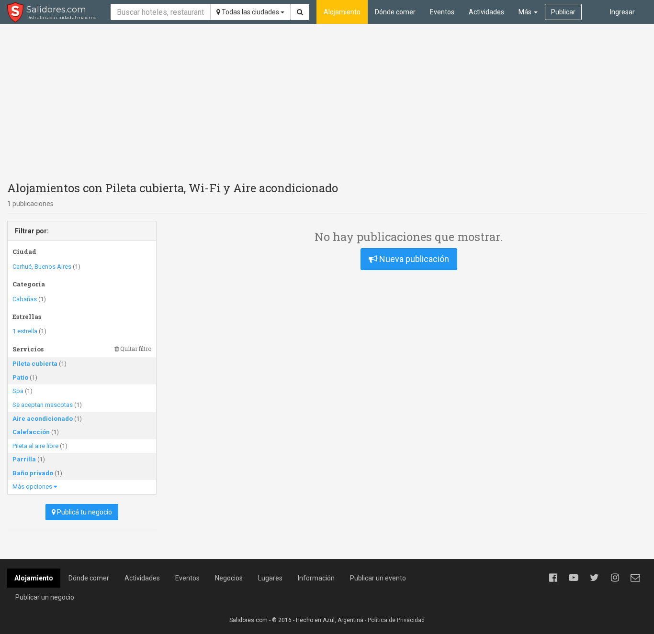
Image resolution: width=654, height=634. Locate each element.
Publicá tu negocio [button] (84, 512)
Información (316, 578)
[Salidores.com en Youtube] (573, 577)
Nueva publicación (413, 259)
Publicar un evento (378, 578)
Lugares (270, 578)
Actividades (486, 12)
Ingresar (622, 12)
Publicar (563, 12)
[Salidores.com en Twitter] (594, 577)
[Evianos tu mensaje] (635, 577)
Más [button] (526, 12)
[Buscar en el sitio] (300, 12)
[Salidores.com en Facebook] (553, 577)
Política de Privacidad (396, 620)
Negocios (229, 578)
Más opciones (33, 486)
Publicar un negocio (44, 597)
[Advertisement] (327, 100)
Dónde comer (395, 12)
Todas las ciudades (250, 12)
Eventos (442, 12)
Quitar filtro (135, 349)
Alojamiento (342, 12)
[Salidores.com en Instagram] (615, 577)
